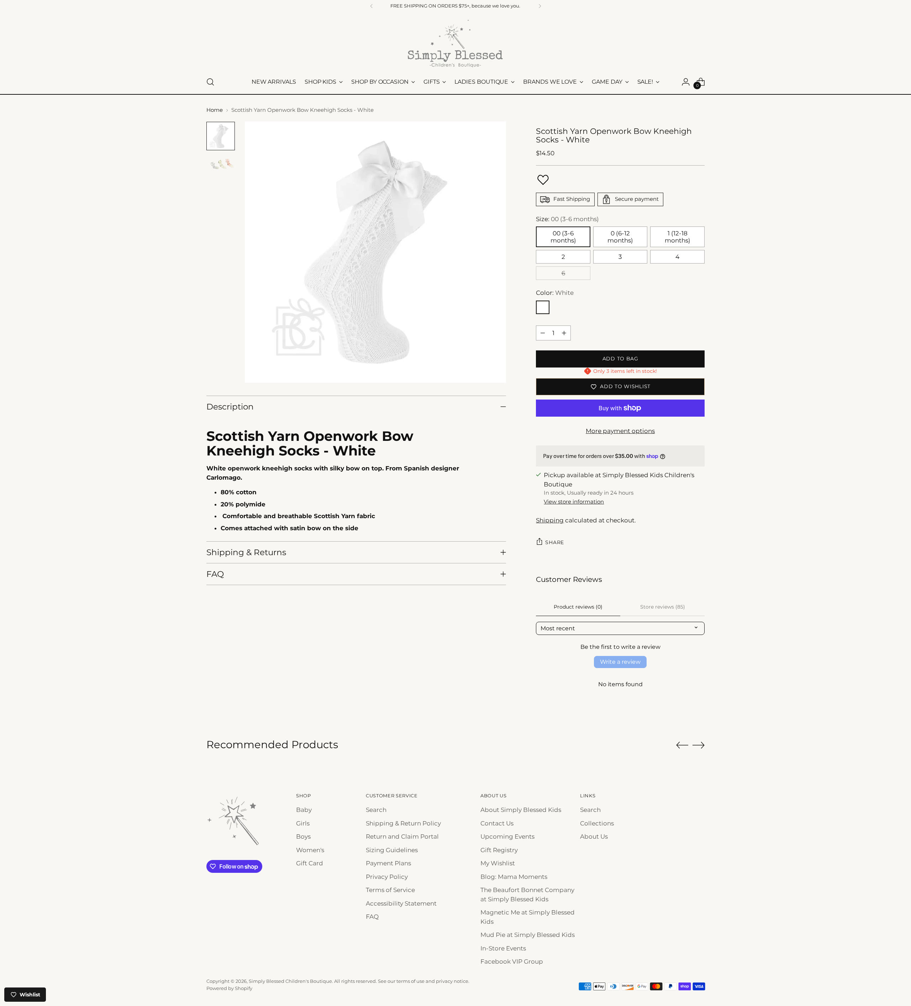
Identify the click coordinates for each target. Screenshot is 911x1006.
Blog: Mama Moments (513, 876)
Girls (303, 823)
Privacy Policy (387, 876)
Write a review (620, 661)
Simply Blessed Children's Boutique (290, 981)
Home (214, 109)
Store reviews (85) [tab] (662, 607)
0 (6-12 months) (620, 237)
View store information (574, 501)
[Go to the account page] (686, 82)
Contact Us (497, 823)
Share (554, 542)
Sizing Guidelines (392, 850)
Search (376, 809)
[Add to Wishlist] (543, 180)
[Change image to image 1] (220, 136)
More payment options (620, 430)
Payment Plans (388, 863)
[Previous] (371, 6)
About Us (594, 836)
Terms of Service (390, 889)
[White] (542, 307)
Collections (597, 823)
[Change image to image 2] (220, 165)
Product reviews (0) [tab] (578, 607)
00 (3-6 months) (563, 237)
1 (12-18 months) (677, 237)
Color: (555, 292)
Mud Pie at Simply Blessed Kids (527, 934)
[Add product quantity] (564, 333)
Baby (304, 809)
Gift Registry (499, 850)
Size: (567, 219)
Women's (310, 850)
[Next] (540, 6)
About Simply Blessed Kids (520, 809)
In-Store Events (503, 948)
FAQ (372, 916)
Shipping (550, 520)
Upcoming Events (507, 836)
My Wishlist (497, 863)
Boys (303, 836)
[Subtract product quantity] (542, 333)
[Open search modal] (210, 82)
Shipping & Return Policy (403, 823)
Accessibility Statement (401, 903)
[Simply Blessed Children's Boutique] (455, 43)
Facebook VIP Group (511, 961)
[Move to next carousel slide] (699, 745)
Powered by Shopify (229, 988)
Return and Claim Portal (402, 836)
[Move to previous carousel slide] (682, 745)
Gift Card (309, 863)
